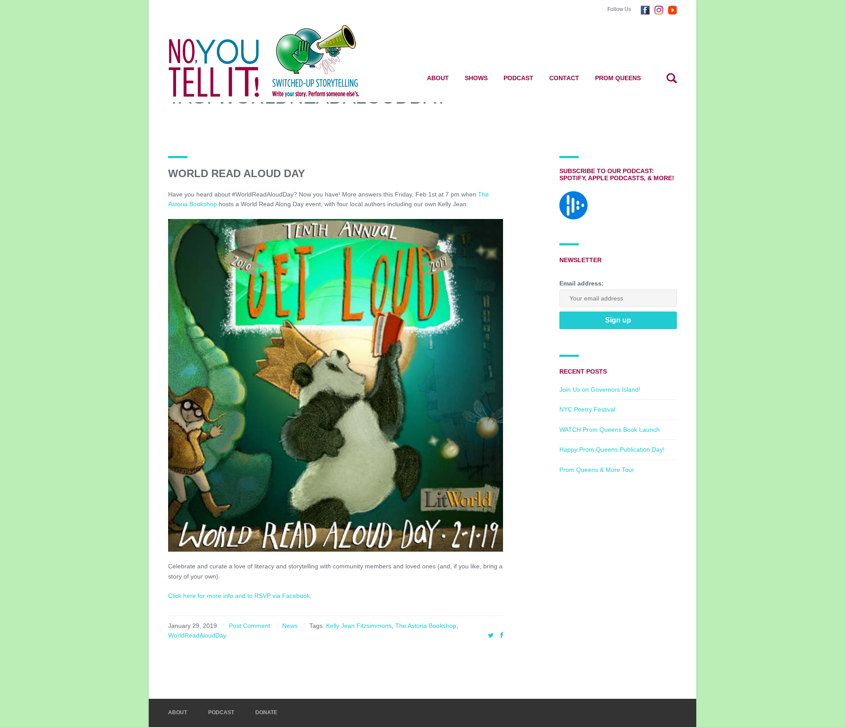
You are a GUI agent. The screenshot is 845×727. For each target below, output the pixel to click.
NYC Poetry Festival (587, 409)
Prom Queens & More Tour (596, 469)
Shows (476, 78)
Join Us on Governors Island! (599, 389)
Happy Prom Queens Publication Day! (612, 449)
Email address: (581, 283)
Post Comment (249, 625)
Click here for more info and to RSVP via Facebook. (240, 595)
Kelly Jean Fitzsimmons (359, 625)
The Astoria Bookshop (425, 625)
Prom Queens (618, 78)
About (438, 78)
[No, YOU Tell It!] (277, 60)
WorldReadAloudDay (197, 635)
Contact (564, 78)
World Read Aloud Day (236, 173)
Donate (266, 712)
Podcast (518, 78)
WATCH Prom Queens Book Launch (609, 429)
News (290, 625)
